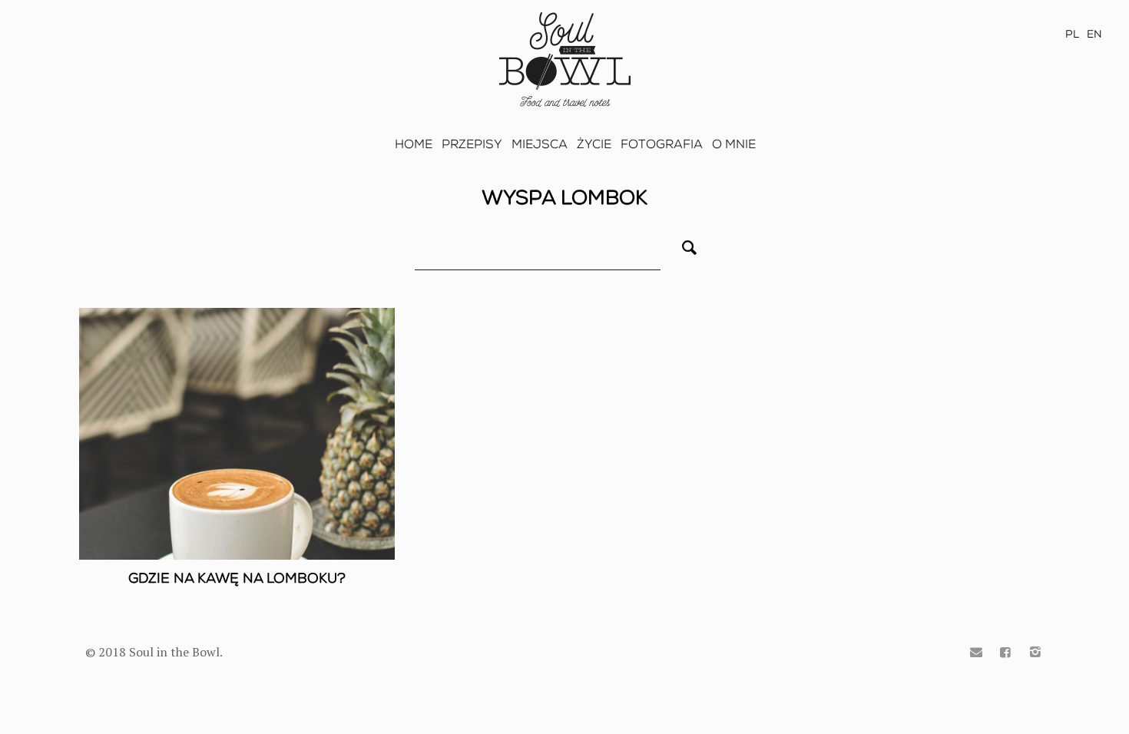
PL (1072, 34)
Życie (594, 144)
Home (413, 144)
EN (1094, 34)
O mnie (734, 144)
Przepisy (472, 144)
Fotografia (662, 144)
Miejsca (540, 144)
